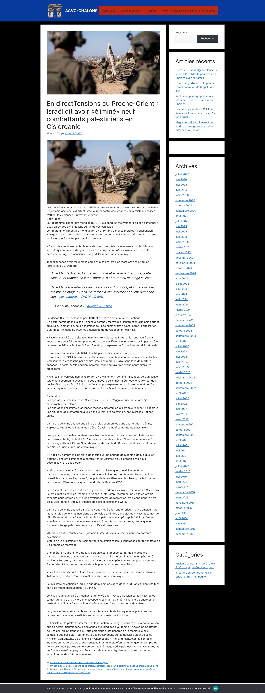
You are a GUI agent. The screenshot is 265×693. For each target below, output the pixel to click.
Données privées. (130, 10)
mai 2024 (181, 294)
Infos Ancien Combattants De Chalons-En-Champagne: (79, 662)
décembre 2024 (185, 257)
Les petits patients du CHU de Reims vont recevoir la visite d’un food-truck (195, 113)
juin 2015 (180, 513)
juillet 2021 (182, 445)
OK (215, 688)
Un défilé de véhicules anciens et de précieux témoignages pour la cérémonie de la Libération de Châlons (104, 665)
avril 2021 (181, 455)
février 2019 (182, 487)
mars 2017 (181, 497)
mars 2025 (182, 242)
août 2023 (181, 341)
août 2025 (181, 215)
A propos (151, 10)
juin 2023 (181, 351)
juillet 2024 (182, 283)
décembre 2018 (185, 492)
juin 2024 (181, 288)
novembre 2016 (185, 502)
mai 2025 (181, 231)
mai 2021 (181, 450)
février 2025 (182, 247)
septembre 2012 (185, 528)
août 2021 (181, 440)
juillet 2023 (182, 346)
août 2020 (181, 461)
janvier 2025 (183, 252)
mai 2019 (181, 476)
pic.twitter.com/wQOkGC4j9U (81, 297)
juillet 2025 (182, 221)
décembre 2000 (185, 534)
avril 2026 (181, 189)
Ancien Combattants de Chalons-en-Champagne (189, 10)
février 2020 (182, 471)
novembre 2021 (185, 424)
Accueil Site (108, 10)
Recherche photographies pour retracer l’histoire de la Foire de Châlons (194, 100)
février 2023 (182, 372)
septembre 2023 (185, 335)
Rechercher (182, 32)
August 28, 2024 (99, 306)
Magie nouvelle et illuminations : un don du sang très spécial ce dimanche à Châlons (195, 126)
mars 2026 (182, 195)
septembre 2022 (185, 388)
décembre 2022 (185, 377)
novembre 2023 (185, 325)
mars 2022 (182, 419)
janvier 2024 (183, 315)
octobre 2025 (183, 205)
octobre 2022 (183, 382)
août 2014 (181, 518)
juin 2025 (181, 226)
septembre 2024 (185, 273)
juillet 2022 (182, 398)
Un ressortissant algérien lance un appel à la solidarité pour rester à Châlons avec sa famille (196, 74)
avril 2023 (181, 361)
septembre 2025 (185, 210)
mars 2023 (182, 367)
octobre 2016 (183, 507)
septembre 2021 (185, 434)
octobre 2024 (183, 268)
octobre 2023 (183, 330)
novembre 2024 (185, 262)
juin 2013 (181, 523)
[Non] (261, 688)
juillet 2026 (182, 174)
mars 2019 (181, 481)
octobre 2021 (183, 429)
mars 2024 (182, 304)
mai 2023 (181, 356)
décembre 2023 (185, 320)
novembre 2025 (185, 200)
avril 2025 (181, 236)
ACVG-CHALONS (81, 10)
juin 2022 (181, 403)
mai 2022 (181, 408)
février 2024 (182, 309)
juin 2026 (181, 179)
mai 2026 (181, 184)
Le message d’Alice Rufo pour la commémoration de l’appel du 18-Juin (196, 87)
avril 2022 (181, 414)
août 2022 (181, 393)
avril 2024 (181, 299)
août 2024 (181, 278)
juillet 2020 (182, 466)
